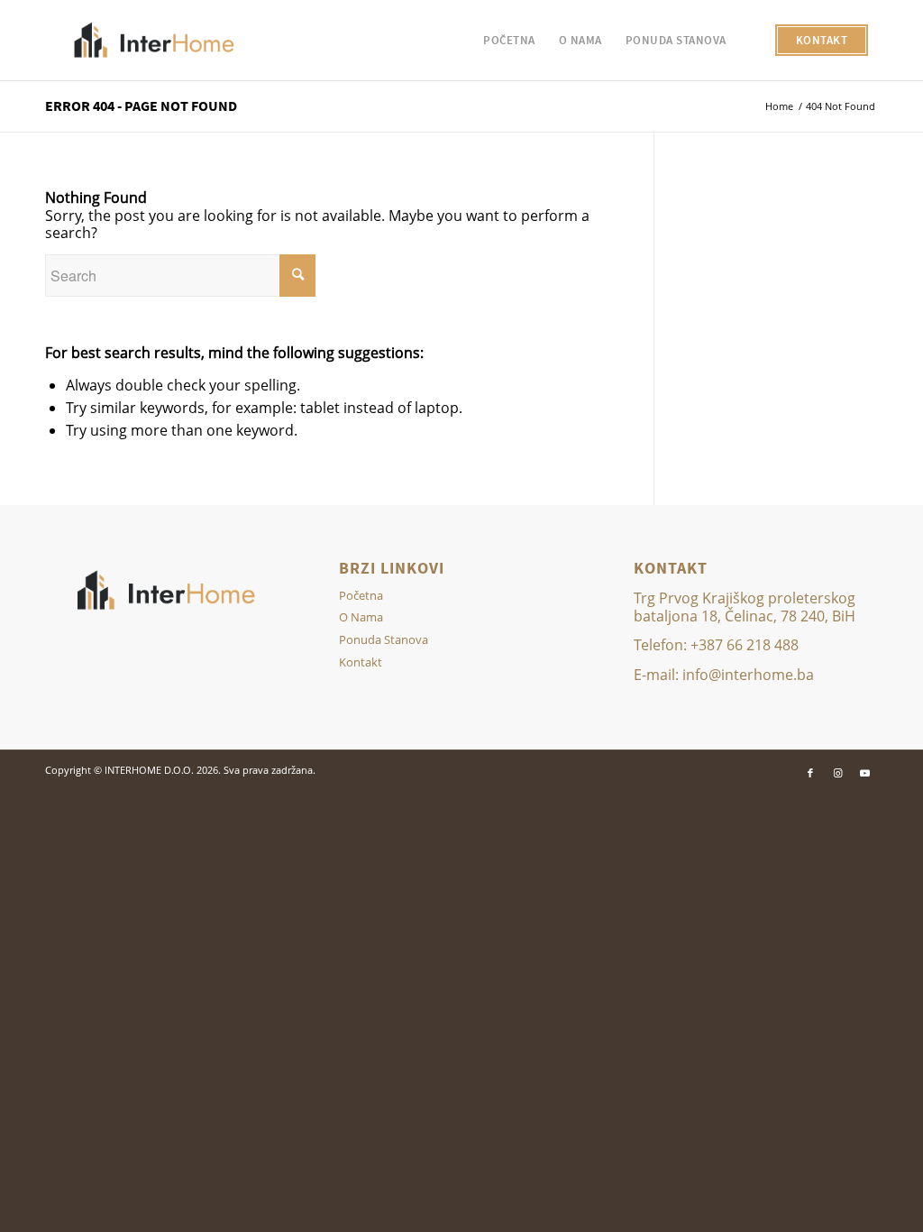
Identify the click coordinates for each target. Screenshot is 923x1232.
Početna (361, 595)
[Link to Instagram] (837, 772)
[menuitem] (509, 40)
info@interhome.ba (748, 675)
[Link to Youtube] (864, 772)
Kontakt (360, 662)
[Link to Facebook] (810, 772)
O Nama (361, 617)
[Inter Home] (155, 40)
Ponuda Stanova (383, 639)
